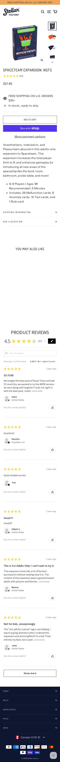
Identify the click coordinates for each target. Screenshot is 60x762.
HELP (6, 700)
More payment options (30, 136)
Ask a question (13, 221)
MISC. (6, 718)
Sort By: (36, 361)
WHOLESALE (9, 709)
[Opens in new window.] (9, 400)
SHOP (6, 691)
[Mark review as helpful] (52, 407)
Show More (37, 391)
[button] (45, 341)
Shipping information (17, 212)
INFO (5, 728)
